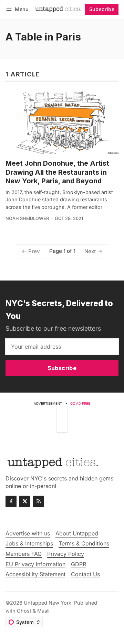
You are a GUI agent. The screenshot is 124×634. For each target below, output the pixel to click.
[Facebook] (11, 501)
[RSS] (38, 501)
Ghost (24, 611)
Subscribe (102, 9)
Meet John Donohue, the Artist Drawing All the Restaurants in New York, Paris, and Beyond (57, 172)
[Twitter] (24, 501)
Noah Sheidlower (27, 218)
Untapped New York (47, 603)
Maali (43, 611)
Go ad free (80, 403)
